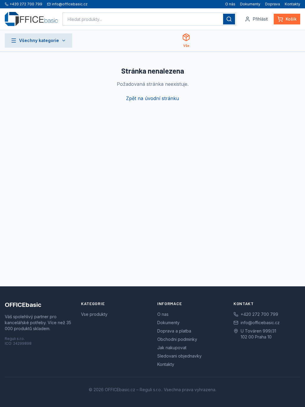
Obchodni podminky (177, 339)
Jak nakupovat (171, 347)
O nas (163, 314)
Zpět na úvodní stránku (152, 98)
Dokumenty (250, 4)
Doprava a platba (174, 330)
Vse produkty (94, 314)
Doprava (272, 4)
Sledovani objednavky (179, 355)
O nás (230, 4)
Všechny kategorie (39, 40)
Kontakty (292, 4)
